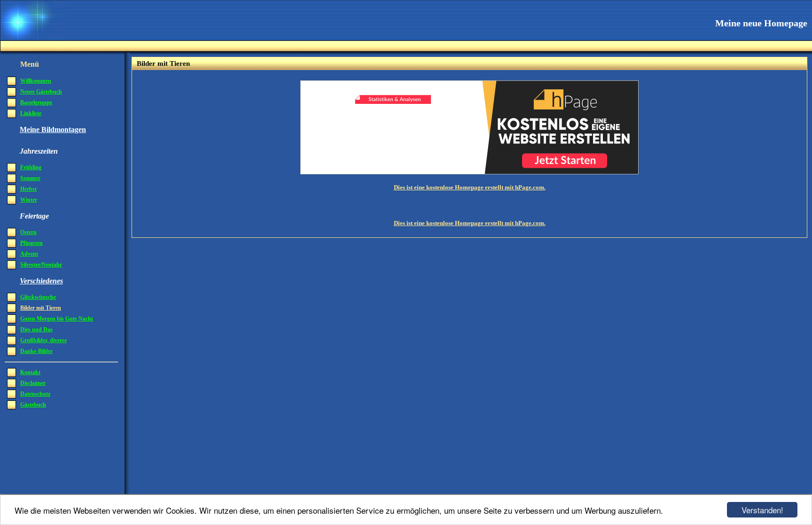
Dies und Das (36, 329)
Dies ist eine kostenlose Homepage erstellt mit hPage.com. (470, 187)
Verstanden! (762, 510)
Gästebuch (33, 404)
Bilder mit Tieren (40, 308)
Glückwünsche (38, 297)
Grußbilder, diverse (43, 340)
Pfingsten (31, 243)
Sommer (30, 178)
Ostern (28, 232)
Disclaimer (33, 383)
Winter (28, 199)
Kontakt (30, 372)
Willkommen (35, 81)
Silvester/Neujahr (41, 264)
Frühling (30, 167)
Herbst (28, 189)
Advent (29, 254)
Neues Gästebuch (41, 91)
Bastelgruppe (36, 102)
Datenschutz (35, 394)
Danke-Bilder (36, 351)
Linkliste (30, 113)
